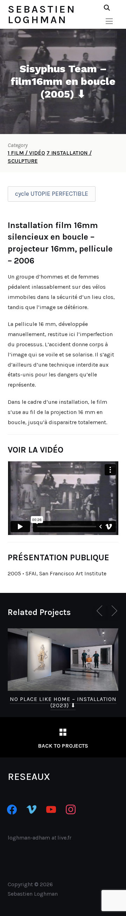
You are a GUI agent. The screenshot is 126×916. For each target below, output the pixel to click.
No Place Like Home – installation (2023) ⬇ (63, 702)
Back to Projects (63, 745)
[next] (113, 611)
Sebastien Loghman (42, 14)
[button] (109, 21)
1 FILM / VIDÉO (26, 152)
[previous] (101, 611)
